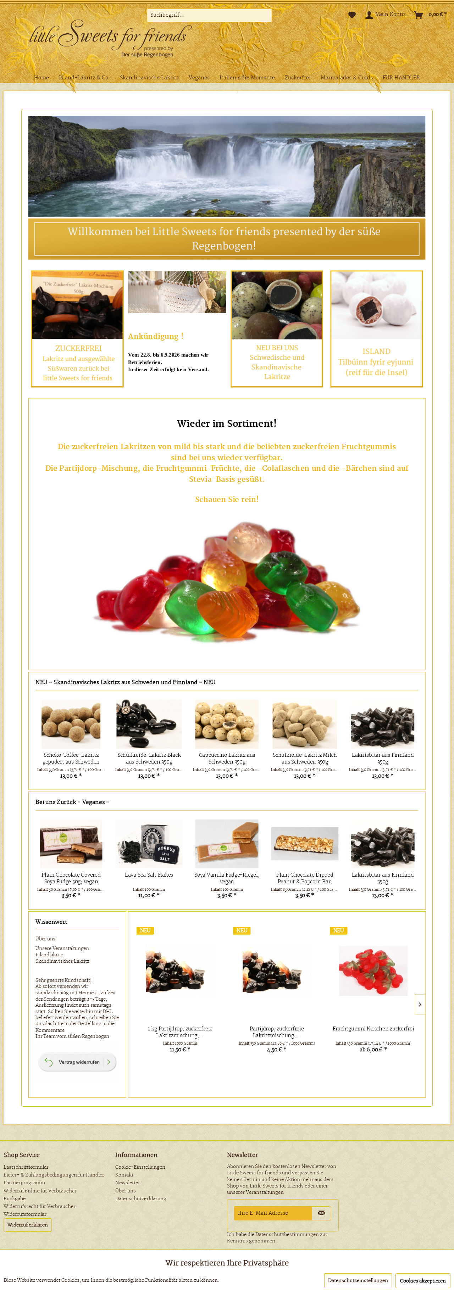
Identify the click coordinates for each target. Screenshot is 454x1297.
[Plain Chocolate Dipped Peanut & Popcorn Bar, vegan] (305, 844)
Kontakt (124, 1175)
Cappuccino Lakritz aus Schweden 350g (149, 758)
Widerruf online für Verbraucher (40, 1191)
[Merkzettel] (352, 15)
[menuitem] (209, 15)
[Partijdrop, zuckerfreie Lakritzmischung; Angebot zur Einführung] (277, 970)
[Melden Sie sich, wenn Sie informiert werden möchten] (277, 328)
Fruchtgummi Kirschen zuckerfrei (373, 1029)
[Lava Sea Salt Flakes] (149, 844)
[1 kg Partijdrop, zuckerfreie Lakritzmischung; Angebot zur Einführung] (180, 970)
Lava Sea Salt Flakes (149, 875)
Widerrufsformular (25, 1214)
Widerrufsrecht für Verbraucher (40, 1206)
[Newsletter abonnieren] (321, 1213)
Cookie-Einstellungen (140, 1167)
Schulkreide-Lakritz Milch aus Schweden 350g (227, 758)
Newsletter (127, 1183)
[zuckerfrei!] (226, 582)
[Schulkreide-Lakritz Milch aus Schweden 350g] (227, 724)
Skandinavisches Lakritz (62, 961)
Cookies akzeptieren (423, 1281)
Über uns (45, 939)
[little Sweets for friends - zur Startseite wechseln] (122, 40)
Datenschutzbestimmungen (287, 1234)
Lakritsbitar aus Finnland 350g (305, 758)
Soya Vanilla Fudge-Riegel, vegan (226, 878)
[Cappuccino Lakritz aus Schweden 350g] (149, 724)
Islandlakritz (49, 955)
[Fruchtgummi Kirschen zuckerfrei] (373, 970)
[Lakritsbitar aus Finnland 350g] (305, 724)
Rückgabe (15, 1199)
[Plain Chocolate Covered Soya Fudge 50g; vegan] (71, 844)
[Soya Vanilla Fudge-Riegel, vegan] (227, 844)
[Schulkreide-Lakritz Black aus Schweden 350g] (71, 724)
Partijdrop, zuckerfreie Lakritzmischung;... (277, 1032)
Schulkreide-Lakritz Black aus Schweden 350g (71, 758)
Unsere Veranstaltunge (60, 948)
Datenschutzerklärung (140, 1199)
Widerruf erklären (27, 1225)
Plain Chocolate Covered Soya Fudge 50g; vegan (71, 878)
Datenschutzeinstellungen (358, 1281)
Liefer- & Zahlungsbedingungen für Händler (54, 1175)
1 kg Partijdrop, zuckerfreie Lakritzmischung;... (180, 1032)
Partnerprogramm (24, 1183)
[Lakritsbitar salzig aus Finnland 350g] (382, 724)
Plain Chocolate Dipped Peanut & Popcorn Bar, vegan (305, 878)
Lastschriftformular (26, 1167)
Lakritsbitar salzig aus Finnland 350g (382, 758)
